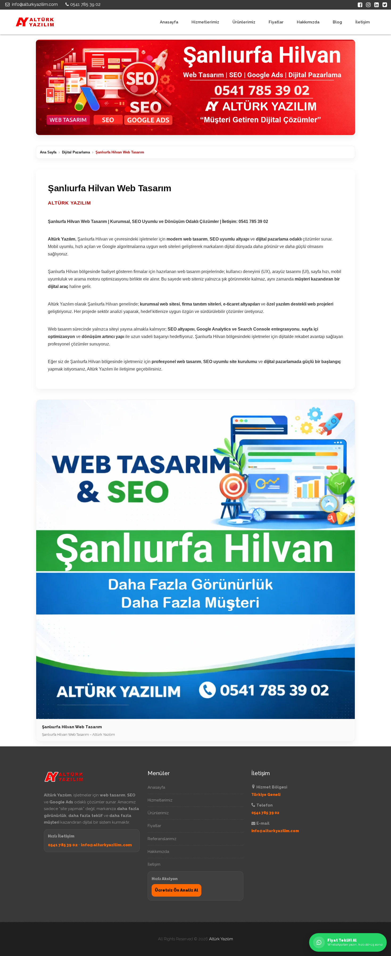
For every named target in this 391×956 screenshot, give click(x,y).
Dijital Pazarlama (76, 152)
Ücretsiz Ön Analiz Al (176, 890)
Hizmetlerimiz (205, 22)
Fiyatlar (276, 22)
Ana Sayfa (48, 152)
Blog (337, 22)
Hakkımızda (308, 22)
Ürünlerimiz (243, 22)
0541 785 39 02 (85, 4)
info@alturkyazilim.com (34, 4)
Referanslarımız (162, 838)
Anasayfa (169, 22)
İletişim (362, 22)
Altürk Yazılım (221, 939)
